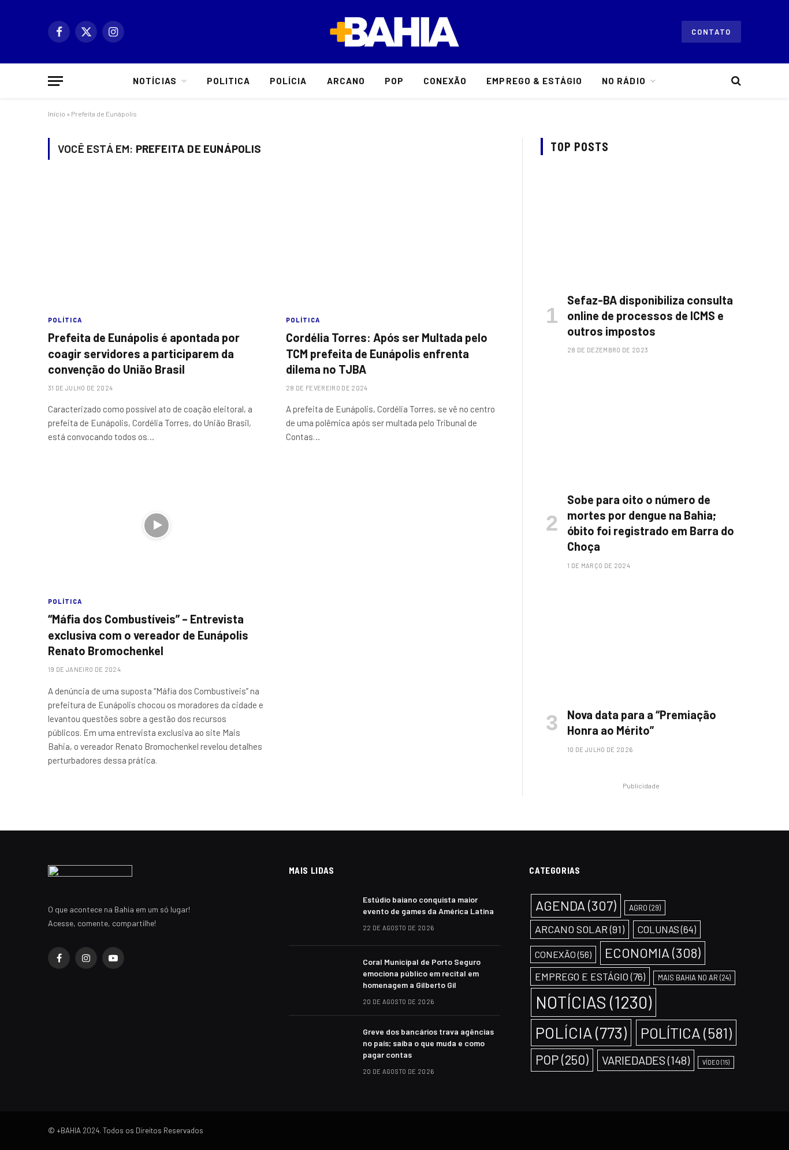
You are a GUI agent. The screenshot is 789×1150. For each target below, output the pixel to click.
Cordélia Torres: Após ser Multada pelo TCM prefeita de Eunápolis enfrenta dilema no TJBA (386, 352)
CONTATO (711, 31)
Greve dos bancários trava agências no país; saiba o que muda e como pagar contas (428, 1043)
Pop (394, 81)
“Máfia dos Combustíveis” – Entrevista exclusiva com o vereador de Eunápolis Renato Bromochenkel (148, 634)
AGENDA (575, 905)
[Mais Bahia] (394, 31)
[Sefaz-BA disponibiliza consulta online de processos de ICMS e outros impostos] (641, 226)
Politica (228, 81)
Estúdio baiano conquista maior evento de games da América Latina (428, 905)
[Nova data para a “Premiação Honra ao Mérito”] (641, 641)
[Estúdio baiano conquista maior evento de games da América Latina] (320, 915)
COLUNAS (667, 929)
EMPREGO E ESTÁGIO (590, 976)
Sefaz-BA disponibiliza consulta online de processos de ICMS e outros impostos (650, 315)
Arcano (346, 81)
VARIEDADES (646, 1060)
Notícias (154, 81)
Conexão (445, 81)
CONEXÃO (563, 954)
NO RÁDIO (623, 81)
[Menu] (55, 81)
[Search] (735, 81)
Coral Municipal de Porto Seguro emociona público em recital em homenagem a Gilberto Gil (422, 973)
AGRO (645, 907)
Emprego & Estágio (534, 81)
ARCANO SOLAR (579, 929)
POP (562, 1059)
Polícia (288, 81)
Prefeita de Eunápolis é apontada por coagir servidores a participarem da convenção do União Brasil (144, 352)
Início (56, 114)
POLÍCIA (581, 1032)
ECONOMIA (653, 953)
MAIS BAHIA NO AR (694, 977)
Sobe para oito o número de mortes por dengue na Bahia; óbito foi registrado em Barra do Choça (650, 523)
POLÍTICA (65, 320)
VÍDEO (716, 1062)
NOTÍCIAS (593, 1002)
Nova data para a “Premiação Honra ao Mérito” (641, 722)
